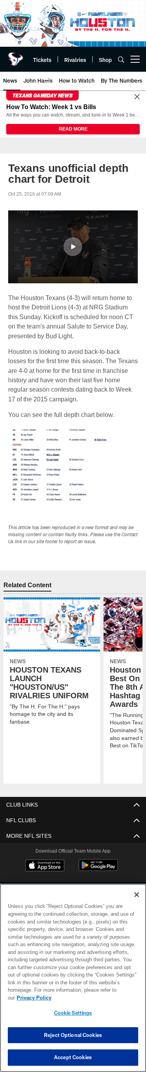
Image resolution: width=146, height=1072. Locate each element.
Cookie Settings (73, 1013)
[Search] (121, 59)
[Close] (137, 97)
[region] (73, 978)
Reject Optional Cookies (73, 1035)
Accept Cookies (73, 1057)
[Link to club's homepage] (15, 56)
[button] (72, 246)
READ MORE (73, 129)
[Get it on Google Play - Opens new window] (98, 869)
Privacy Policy (34, 998)
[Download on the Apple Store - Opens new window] (44, 866)
